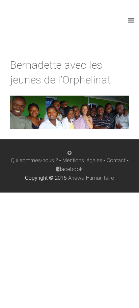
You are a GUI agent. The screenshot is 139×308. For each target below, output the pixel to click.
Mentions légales (82, 160)
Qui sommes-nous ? (34, 160)
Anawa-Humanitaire (91, 178)
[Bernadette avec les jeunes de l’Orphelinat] (69, 112)
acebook (72, 169)
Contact (116, 160)
